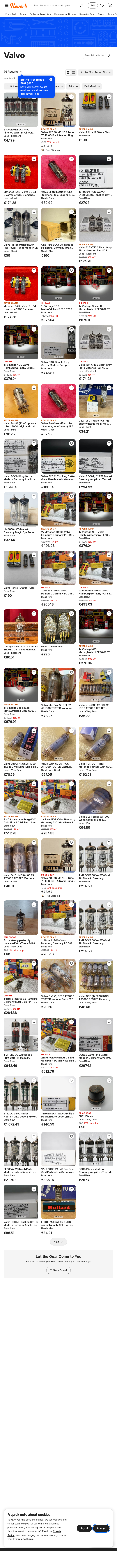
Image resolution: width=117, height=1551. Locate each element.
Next (56, 1241)
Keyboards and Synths (65, 14)
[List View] (73, 72)
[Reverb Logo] (18, 5)
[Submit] (109, 55)
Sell (93, 5)
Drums (101, 14)
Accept (101, 1528)
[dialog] (58, 1528)
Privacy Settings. (23, 1539)
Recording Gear (87, 14)
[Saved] (102, 5)
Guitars (23, 14)
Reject (84, 1528)
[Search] (81, 5)
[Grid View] (68, 72)
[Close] (51, 79)
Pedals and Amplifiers (40, 14)
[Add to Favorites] (21, 71)
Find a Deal (10, 14)
